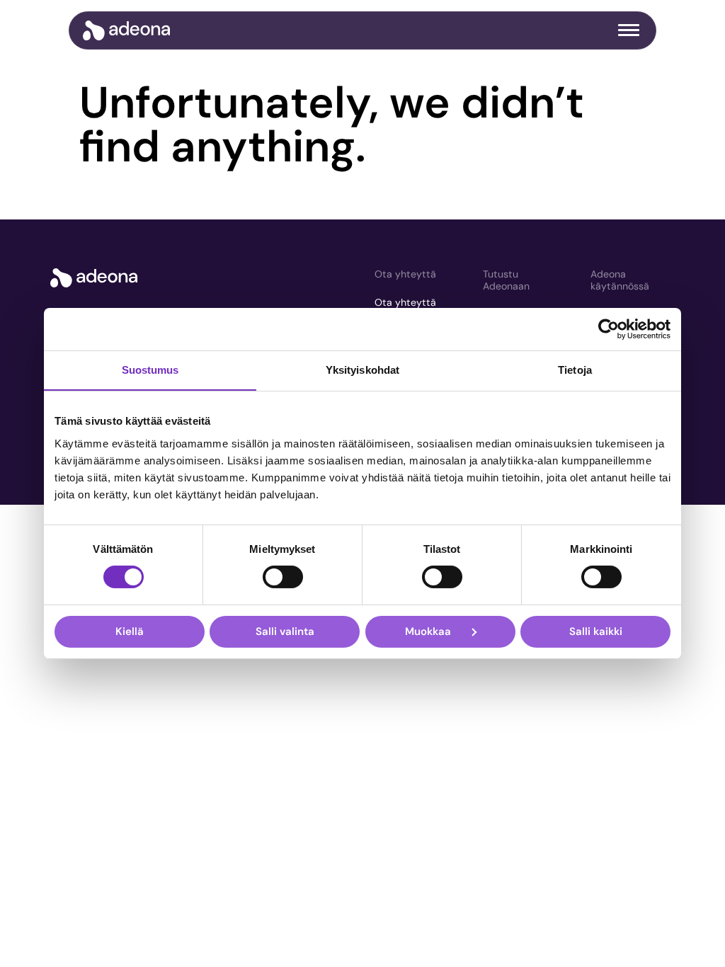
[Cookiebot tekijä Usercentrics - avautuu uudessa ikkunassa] (608, 329)
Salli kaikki (595, 631)
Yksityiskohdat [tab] (362, 370)
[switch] (283, 577)
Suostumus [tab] (150, 370)
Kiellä (129, 631)
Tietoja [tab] (575, 370)
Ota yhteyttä (405, 274)
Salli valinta (285, 631)
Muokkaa (428, 631)
